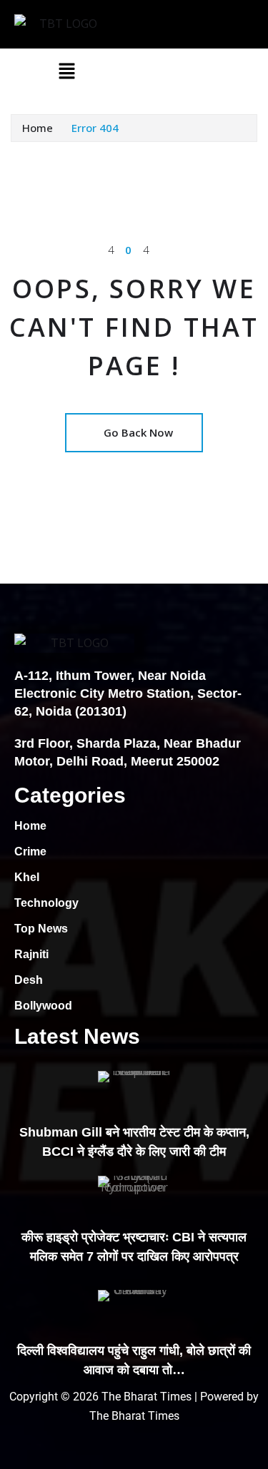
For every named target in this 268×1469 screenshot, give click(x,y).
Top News (41, 928)
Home (37, 128)
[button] (67, 71)
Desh (28, 980)
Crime (30, 851)
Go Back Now (138, 432)
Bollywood (43, 1006)
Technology (46, 903)
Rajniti (31, 954)
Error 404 (95, 128)
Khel (26, 877)
